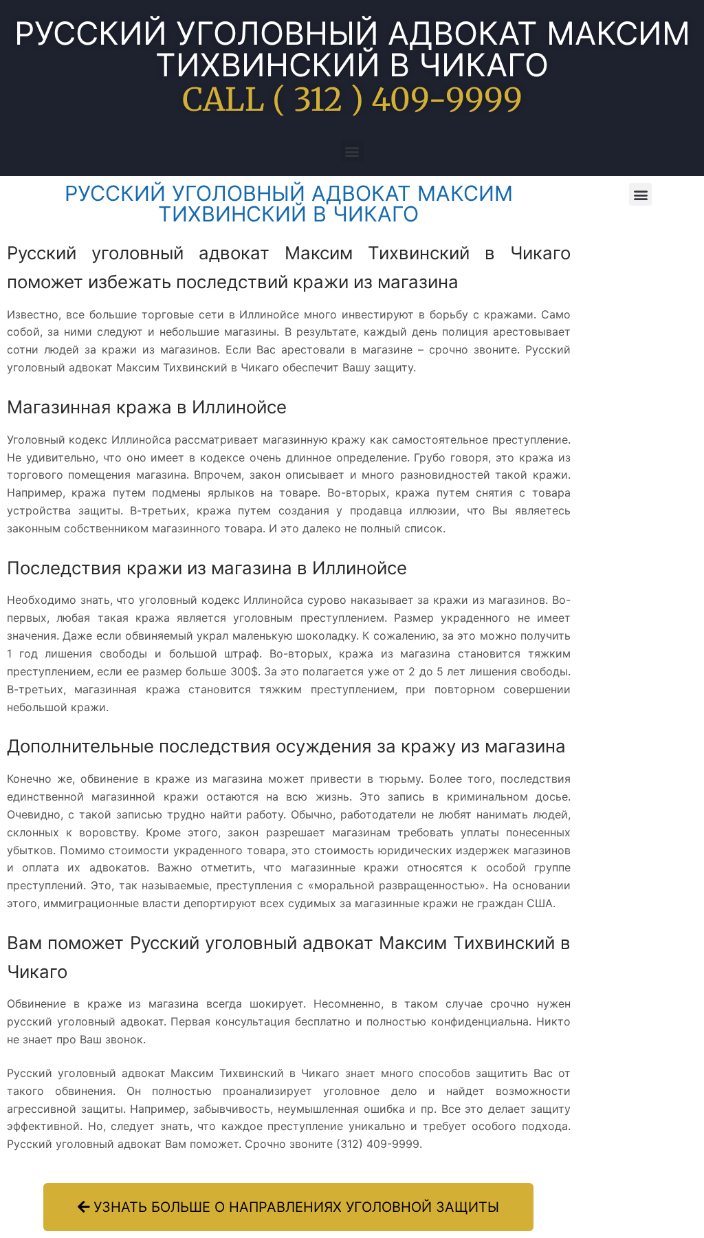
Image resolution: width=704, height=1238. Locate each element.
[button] (352, 151)
